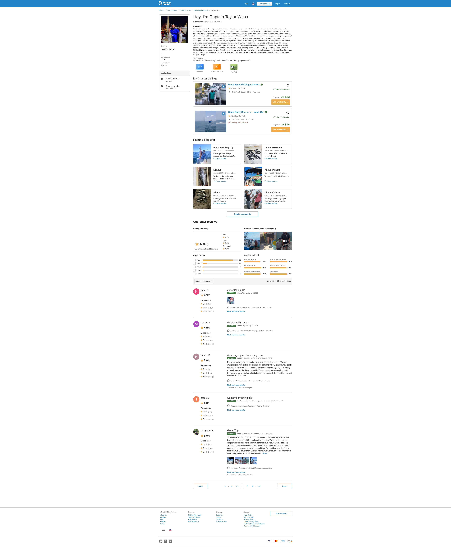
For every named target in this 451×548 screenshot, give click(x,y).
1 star (199, 274)
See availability (280, 102)
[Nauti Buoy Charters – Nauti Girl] (210, 121)
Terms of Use (248, 517)
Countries (219, 515)
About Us (163, 515)
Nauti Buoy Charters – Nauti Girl (246, 112)
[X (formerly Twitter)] (165, 542)
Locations (219, 519)
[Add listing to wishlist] (288, 85)
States (218, 517)
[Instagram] (170, 542)
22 (259, 486)
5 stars (199, 260)
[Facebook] (161, 542)
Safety (162, 524)
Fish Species (192, 519)
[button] (262, 84)
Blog (161, 519)
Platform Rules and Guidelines (254, 524)
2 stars (199, 270)
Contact (163, 521)
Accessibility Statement (252, 526)
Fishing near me (193, 521)
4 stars (199, 263)
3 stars (199, 267)
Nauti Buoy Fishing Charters (244, 84)
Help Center (248, 515)
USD (246, 4)
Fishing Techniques (194, 515)
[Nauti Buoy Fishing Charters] (210, 94)
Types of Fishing (194, 517)
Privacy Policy (249, 519)
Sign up (287, 4)
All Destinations (221, 521)
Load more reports (242, 214)
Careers (163, 517)
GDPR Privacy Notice (251, 521)
